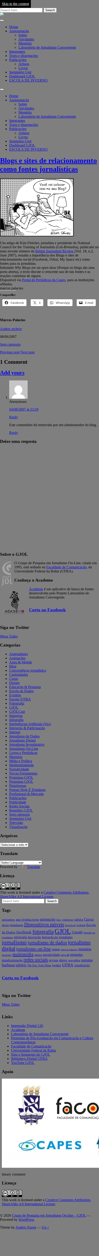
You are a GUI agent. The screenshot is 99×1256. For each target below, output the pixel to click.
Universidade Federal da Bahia (33, 1050)
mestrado (7, 955)
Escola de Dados (21, 691)
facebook (24, 932)
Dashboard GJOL (22, 76)
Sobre (22, 35)
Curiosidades (18, 674)
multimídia (22, 954)
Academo (36, 589)
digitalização (16, 925)
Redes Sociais (19, 806)
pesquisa (76, 955)
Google (77, 932)
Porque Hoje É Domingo (27, 790)
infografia (20, 937)
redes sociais (35, 959)
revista (53, 960)
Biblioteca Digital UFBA (29, 1059)
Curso (13, 679)
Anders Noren (25, 1227)
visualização (82, 965)
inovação (34, 937)
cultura (78, 919)
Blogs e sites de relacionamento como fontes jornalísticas (48, 164)
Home (13, 27)
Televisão (16, 823)
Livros (23, 68)
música (38, 955)
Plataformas (17, 786)
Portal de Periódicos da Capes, (44, 280)
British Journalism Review (55, 251)
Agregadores (18, 654)
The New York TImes (39, 965)
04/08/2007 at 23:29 (23, 409)
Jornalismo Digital (22, 740)
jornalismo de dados (47, 942)
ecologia (80, 925)
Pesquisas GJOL (21, 777)
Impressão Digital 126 (27, 1026)
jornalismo (14, 942)
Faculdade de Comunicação (66, 567)
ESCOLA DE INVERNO (28, 80)
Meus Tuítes (9, 636)
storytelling (74, 960)
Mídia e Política (20, 761)
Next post (27, 352)
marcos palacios (69, 949)
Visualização (18, 827)
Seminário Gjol (20, 72)
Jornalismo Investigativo (26, 744)
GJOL (13, 707)
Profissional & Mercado (26, 794)
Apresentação (19, 31)
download (70, 925)
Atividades (26, 39)
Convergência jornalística (27, 670)
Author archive (11, 329)
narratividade (51, 955)
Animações (17, 658)
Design (14, 683)
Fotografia (16, 703)
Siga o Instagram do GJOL (30, 1054)
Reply (13, 417)
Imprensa (16, 716)
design (5, 925)
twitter (56, 965)
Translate (33, 867)
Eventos (15, 695)
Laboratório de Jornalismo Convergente (47, 47)
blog (58, 920)
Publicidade (17, 802)
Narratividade (19, 769)
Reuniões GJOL (21, 810)
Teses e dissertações (23, 56)
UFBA (67, 965)
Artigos (23, 64)
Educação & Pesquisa (25, 687)
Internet (14, 732)
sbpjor (63, 960)
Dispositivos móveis (44, 924)
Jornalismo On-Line (23, 749)
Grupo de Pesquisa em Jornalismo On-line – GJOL (49, 1215)
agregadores (8, 919)
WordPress (26, 1219)
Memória (25, 43)
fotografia (43, 932)
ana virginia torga (27, 919)
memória (85, 949)
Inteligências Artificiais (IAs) (30, 724)
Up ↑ (45, 1227)
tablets (21, 965)
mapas (56, 949)
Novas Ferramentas (23, 773)
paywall (65, 955)
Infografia (16, 720)
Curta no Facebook (47, 609)
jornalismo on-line (33, 948)
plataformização (12, 960)
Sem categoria (10, 344)
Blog (12, 666)
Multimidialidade (21, 765)
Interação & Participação (27, 728)
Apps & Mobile (20, 662)
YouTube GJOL (23, 1063)
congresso (67, 919)
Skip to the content (15, 4)
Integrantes (17, 51)
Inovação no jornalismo (57, 937)
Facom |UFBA (20, 699)
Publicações (17, 60)
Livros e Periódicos (23, 753)
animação (47, 919)
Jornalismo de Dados (24, 736)
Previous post (10, 352)
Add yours (12, 373)
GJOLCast (17, 712)
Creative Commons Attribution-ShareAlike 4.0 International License (44, 894)
